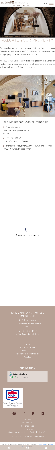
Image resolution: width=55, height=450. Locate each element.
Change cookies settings (18, 432)
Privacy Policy (41, 444)
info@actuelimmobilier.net (17, 141)
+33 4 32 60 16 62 (13, 138)
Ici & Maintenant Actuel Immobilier (26, 121)
